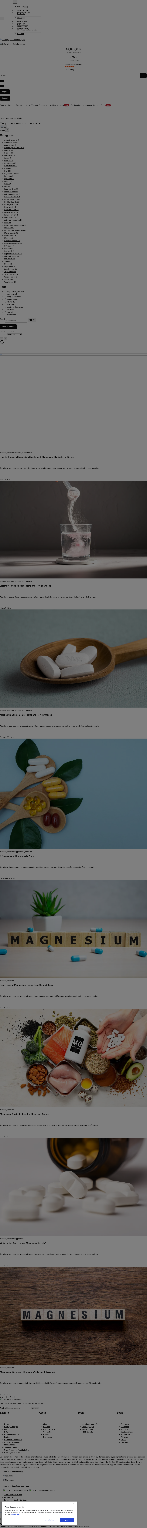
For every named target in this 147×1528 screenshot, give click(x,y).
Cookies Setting (48, 1520)
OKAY (67, 1520)
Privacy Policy (15, 1515)
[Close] (73, 1504)
